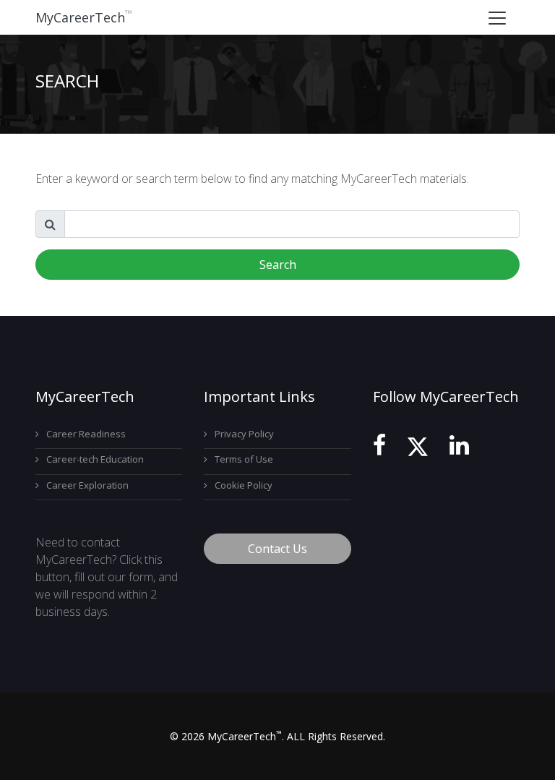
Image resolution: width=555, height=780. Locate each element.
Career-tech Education (95, 459)
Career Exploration (87, 485)
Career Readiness (86, 433)
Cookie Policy (243, 485)
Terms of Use (244, 459)
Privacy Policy (244, 433)
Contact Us (277, 549)
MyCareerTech (83, 17)
